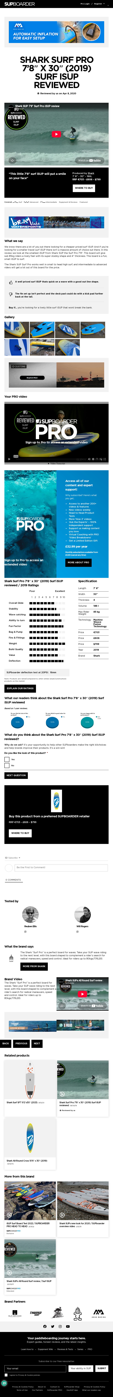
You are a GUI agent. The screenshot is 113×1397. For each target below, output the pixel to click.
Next (110, 1314)
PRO (90, 1349)
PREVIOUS (21, 1044)
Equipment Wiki (45, 1349)
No (12, 765)
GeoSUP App (72, 1390)
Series (80, 1349)
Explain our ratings (20, 689)
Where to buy (84, 188)
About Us (42, 1387)
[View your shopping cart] (103, 4)
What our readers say (91, 1390)
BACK (5, 1044)
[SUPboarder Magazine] (19, 4)
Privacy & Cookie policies (29, 1375)
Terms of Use (22, 1390)
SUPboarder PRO (54, 1390)
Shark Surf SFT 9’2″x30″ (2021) (25, 1103)
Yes (13, 759)
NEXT (37, 1044)
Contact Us (55, 1387)
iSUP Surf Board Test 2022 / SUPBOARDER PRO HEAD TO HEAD (28, 1225)
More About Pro (78, 563)
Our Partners (37, 1390)
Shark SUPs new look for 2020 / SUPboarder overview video (81, 1225)
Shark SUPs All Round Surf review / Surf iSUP (29, 1282)
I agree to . (24, 1375)
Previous (2, 1314)
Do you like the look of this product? (26, 753)
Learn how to (27, 1349)
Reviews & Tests (65, 1349)
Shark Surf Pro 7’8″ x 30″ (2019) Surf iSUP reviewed (80, 1104)
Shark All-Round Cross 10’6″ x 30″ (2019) (27, 1162)
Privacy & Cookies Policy (22, 1387)
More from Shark (34, 966)
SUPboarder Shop (72, 1387)
